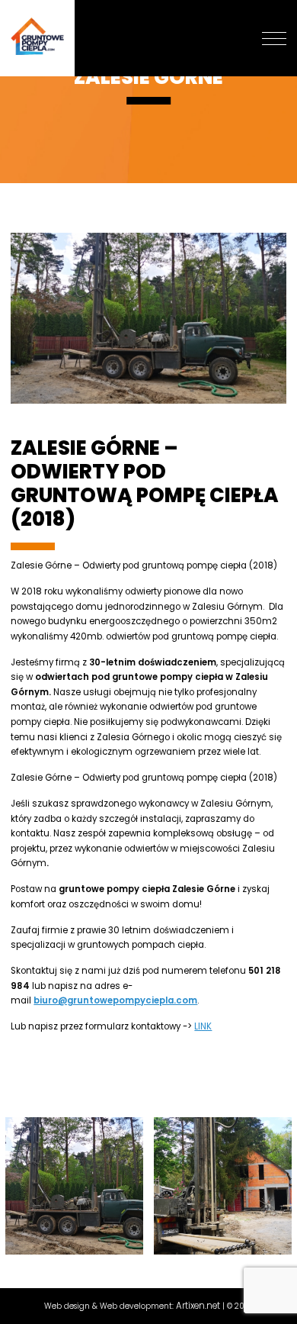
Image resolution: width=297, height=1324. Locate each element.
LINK (203, 1026)
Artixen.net (198, 1306)
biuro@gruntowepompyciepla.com (115, 1000)
